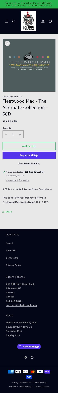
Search (10, 243)
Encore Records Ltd (27, 383)
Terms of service (42, 386)
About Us (11, 250)
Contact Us (12, 257)
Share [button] (9, 211)
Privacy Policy (13, 264)
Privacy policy (25, 386)
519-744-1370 (14, 301)
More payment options (29, 163)
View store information (17, 180)
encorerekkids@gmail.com (21, 305)
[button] (6, 21)
